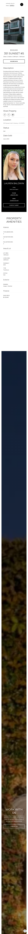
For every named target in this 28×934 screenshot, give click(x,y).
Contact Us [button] (14, 826)
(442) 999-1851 (14, 195)
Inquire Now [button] (14, 61)
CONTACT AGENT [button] (14, 205)
